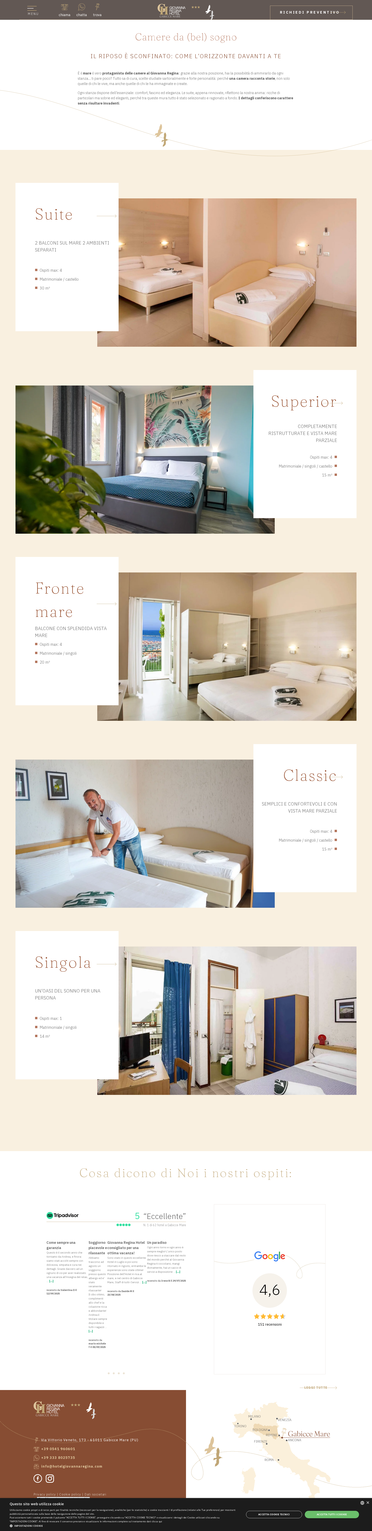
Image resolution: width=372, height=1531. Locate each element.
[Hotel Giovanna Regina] (186, 12)
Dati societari (95, 1494)
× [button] (367, 1502)
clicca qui (157, 1521)
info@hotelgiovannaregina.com (71, 1466)
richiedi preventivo (310, 12)
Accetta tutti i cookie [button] (332, 1514)
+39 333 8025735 (57, 1457)
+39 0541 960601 (57, 1449)
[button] (124, 1525)
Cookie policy (70, 1494)
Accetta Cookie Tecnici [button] (274, 1514)
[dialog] (186, 1514)
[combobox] (362, 1503)
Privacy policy (45, 1494)
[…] (51, 1281)
